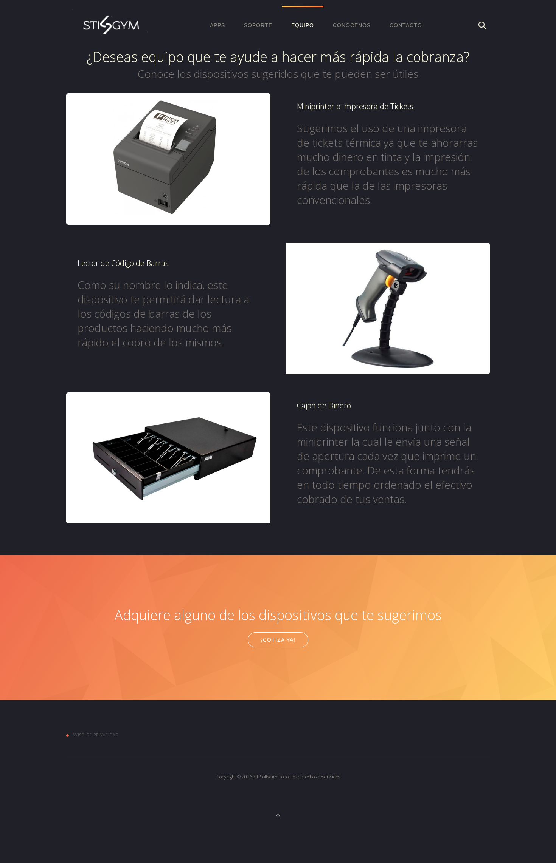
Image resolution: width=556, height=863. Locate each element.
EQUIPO (302, 25)
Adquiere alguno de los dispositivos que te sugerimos (278, 615)
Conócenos (352, 25)
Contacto (406, 25)
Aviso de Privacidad (95, 735)
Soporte (258, 25)
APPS (217, 25)
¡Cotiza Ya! (278, 640)
